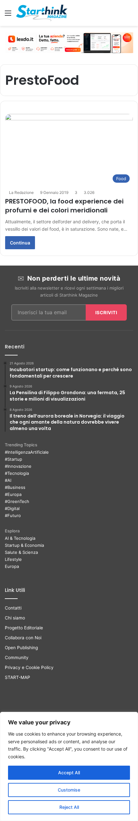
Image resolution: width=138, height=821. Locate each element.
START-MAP (17, 677)
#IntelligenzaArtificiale (27, 452)
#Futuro (13, 515)
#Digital (12, 508)
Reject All (69, 807)
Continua (20, 242)
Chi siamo (15, 617)
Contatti (13, 607)
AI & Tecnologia (20, 538)
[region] (69, 766)
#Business (15, 487)
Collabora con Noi (23, 637)
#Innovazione (18, 466)
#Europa (13, 494)
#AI (8, 480)
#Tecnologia (17, 473)
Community (17, 657)
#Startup (13, 459)
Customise (69, 790)
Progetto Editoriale (24, 627)
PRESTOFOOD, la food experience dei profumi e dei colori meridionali (64, 206)
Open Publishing (21, 647)
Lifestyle (13, 559)
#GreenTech (17, 501)
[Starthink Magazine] (41, 12)
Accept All (69, 772)
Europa (12, 566)
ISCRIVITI (106, 312)
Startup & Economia (24, 545)
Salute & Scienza (21, 552)
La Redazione (21, 192)
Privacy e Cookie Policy (29, 667)
